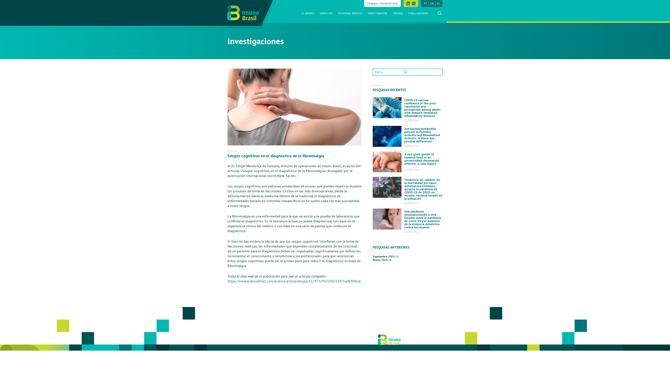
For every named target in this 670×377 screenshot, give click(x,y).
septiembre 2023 (383, 256)
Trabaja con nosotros (382, 3)
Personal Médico (350, 13)
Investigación (377, 13)
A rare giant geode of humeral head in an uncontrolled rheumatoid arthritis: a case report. (421, 159)
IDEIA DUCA (317, 341)
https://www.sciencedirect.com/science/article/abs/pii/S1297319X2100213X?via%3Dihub (294, 281)
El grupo (308, 13)
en (432, 3)
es (438, 3)
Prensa (398, 13)
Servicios (326, 13)
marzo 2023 (380, 260)
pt (425, 3)
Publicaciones (418, 13)
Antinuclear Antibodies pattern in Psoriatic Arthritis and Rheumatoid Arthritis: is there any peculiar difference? (422, 135)
